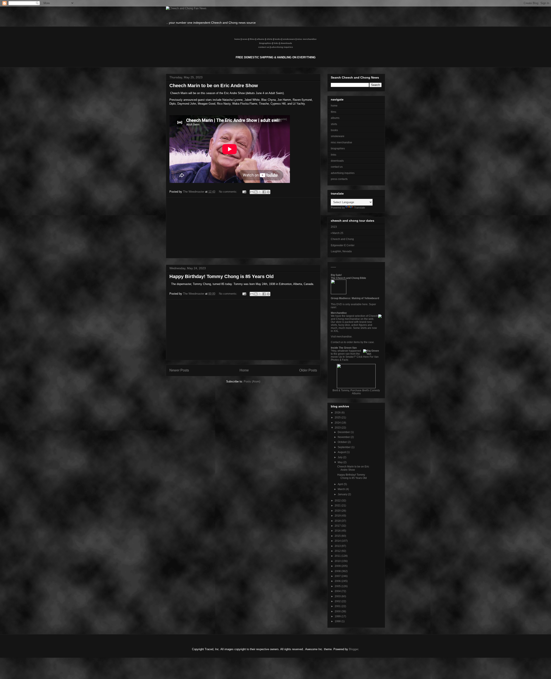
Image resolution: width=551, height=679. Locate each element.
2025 (338, 417)
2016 (338, 530)
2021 (338, 505)
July (340, 457)
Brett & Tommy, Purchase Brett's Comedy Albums (356, 392)
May (340, 462)
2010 (338, 561)
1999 (338, 616)
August (342, 452)
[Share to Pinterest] (268, 192)
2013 (338, 546)
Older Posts (308, 370)
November (344, 437)
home (237, 39)
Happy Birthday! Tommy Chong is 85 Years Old (221, 276)
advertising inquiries (282, 47)
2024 (338, 422)
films (252, 39)
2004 (338, 591)
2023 (338, 427)
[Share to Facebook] (264, 192)
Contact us (337, 342)
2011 (338, 555)
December (344, 432)
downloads (286, 43)
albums (261, 39)
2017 (338, 525)
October (343, 442)
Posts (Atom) (252, 381)
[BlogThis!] (256, 192)
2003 (338, 596)
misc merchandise (307, 39)
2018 (338, 520)
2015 (338, 535)
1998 (338, 621)
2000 (338, 611)
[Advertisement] (243, 228)
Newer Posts (179, 370)
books (277, 39)
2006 (338, 581)
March (342, 489)
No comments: (228, 191)
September (344, 447)
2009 (338, 566)
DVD (339, 304)
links (276, 43)
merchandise (344, 336)
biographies (265, 43)
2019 (338, 515)
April (341, 484)
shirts (269, 39)
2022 (338, 500)
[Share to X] (260, 192)
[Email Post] (244, 191)
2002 (338, 601)
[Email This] (252, 192)
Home (244, 370)
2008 (338, 571)
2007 (338, 576)
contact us (263, 47)
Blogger (353, 649)
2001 (338, 606)
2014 (338, 540)
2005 (338, 586)
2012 (338, 550)
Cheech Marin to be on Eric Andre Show (213, 85)
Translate (359, 207)
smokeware (289, 39)
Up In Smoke (346, 356)
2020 (338, 510)
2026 (338, 412)
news (245, 39)
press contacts (339, 179)
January (343, 494)
